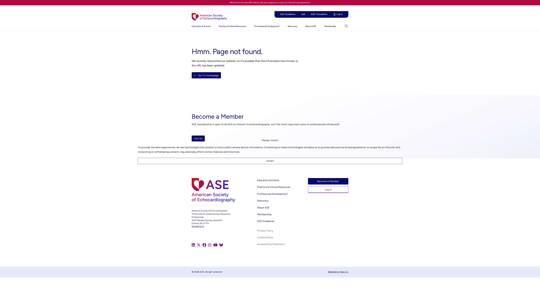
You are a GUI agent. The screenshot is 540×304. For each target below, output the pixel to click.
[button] (346, 26)
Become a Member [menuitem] (328, 181)
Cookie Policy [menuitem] (265, 237)
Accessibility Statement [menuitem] (271, 244)
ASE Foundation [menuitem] (319, 14)
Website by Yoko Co (338, 272)
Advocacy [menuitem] (292, 26)
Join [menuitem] (303, 14)
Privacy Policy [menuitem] (265, 230)
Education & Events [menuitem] (201, 26)
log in (282, 2)
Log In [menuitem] (339, 14)
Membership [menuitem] (330, 26)
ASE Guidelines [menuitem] (287, 14)
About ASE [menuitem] (310, 26)
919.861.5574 (198, 226)
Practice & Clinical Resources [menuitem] (232, 26)
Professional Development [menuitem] (266, 26)
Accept (270, 161)
